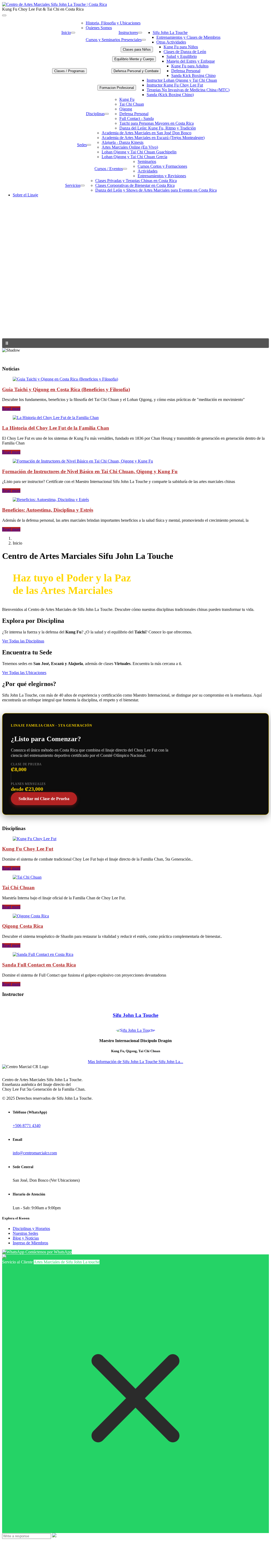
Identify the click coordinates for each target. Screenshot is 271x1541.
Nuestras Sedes (25, 1233)
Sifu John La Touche (170, 32)
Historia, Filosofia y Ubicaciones (113, 23)
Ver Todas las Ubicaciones (24, 672)
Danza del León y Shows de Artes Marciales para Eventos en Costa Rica (156, 190)
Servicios (72, 185)
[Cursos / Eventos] (125, 169)
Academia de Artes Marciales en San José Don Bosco (146, 133)
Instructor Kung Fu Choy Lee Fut (175, 85)
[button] (135, 343)
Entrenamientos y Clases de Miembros (188, 37)
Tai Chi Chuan (131, 104)
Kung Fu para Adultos (190, 66)
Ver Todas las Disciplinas (23, 641)
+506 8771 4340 (26, 1125)
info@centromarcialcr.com (35, 1153)
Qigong (125, 109)
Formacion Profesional (117, 88)
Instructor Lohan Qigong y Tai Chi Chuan (182, 80)
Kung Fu (126, 99)
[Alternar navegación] (4, 15)
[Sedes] (89, 145)
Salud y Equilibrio (181, 56)
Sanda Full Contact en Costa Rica (39, 965)
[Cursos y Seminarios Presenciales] (144, 40)
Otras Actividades (171, 42)
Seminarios (147, 161)
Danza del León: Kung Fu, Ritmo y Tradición (157, 128)
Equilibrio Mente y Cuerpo (134, 59)
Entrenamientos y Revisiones (162, 176)
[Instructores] (140, 32)
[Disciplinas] (107, 114)
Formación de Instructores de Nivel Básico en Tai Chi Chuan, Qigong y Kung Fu (90, 471)
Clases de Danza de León (185, 51)
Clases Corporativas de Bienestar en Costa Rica (135, 185)
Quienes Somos (99, 27)
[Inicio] (73, 32)
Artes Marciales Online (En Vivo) (130, 147)
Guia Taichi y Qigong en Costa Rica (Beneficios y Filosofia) (66, 389)
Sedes (82, 145)
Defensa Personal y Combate (136, 71)
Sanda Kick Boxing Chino (193, 75)
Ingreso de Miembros (30, 1243)
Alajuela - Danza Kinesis (122, 142)
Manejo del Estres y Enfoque (190, 61)
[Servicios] (82, 185)
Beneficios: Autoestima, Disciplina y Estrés (47, 510)
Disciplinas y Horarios (31, 1228)
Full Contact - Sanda (136, 118)
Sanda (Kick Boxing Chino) (170, 94)
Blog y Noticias (26, 1238)
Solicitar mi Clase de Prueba (44, 798)
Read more (11, 408)
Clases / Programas (69, 71)
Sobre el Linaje (25, 195)
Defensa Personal (185, 70)
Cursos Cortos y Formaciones (162, 166)
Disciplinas (95, 113)
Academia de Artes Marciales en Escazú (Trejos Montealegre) (153, 137)
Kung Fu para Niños (181, 47)
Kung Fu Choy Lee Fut (27, 849)
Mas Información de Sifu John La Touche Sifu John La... (135, 1061)
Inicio (66, 32)
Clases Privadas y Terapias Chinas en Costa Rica (136, 180)
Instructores (128, 32)
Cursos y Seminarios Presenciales (114, 39)
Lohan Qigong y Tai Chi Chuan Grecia (134, 156)
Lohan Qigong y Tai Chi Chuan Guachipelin (139, 152)
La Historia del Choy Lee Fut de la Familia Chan (55, 428)
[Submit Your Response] (54, 1536)
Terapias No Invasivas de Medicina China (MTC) (188, 90)
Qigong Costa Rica (22, 926)
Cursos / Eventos (108, 168)
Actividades (147, 171)
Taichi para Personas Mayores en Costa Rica (156, 123)
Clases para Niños (137, 49)
